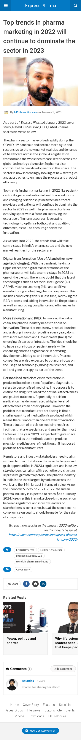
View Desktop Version (42, 730)
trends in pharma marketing (32, 561)
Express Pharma (40, 5)
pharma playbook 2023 (29, 555)
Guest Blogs (14, 710)
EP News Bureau (25, 112)
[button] (5, 5)
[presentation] (70, 630)
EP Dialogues (57, 716)
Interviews (34, 710)
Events (70, 710)
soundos (28, 680)
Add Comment (63, 668)
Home (14, 704)
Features (49, 704)
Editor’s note (53, 710)
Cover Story (23, 569)
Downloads (36, 716)
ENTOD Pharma (25, 549)
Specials (65, 704)
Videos (19, 716)
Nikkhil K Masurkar (51, 549)
